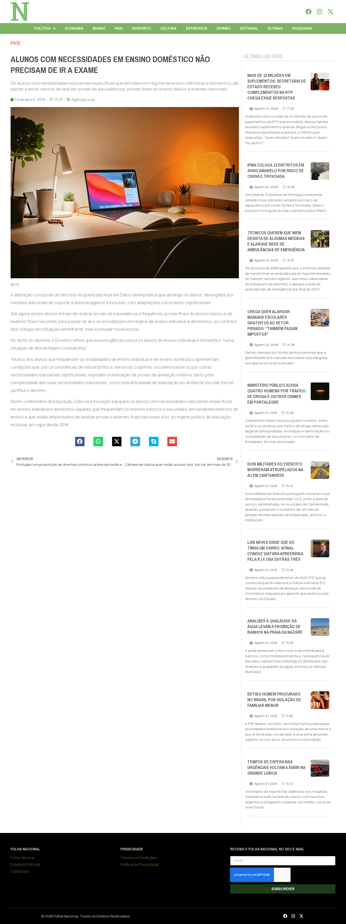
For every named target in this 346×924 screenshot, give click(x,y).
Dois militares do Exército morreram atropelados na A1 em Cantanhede (275, 469)
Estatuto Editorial (25, 864)
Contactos (20, 871)
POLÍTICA (42, 28)
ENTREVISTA (196, 28)
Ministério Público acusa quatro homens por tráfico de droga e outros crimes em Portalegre (276, 393)
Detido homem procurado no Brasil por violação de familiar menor (274, 699)
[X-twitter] (330, 11)
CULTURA (168, 28)
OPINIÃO (224, 28)
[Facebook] (309, 11)
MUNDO (99, 28)
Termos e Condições (139, 857)
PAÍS (118, 28)
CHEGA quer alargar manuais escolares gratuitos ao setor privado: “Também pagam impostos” (272, 323)
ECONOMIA (74, 28)
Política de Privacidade (140, 864)
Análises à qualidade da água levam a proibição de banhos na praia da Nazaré (274, 626)
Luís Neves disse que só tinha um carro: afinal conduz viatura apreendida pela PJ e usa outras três (275, 550)
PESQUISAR (302, 28)
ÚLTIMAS (275, 28)
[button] (80, 441)
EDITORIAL (249, 28)
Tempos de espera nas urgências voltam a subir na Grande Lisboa (276, 767)
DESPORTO (141, 28)
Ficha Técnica (22, 857)
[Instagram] (320, 11)
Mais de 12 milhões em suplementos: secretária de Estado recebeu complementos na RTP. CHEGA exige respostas (276, 87)
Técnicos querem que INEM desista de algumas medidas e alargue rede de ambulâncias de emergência (276, 241)
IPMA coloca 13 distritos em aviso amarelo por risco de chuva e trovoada (275, 170)
